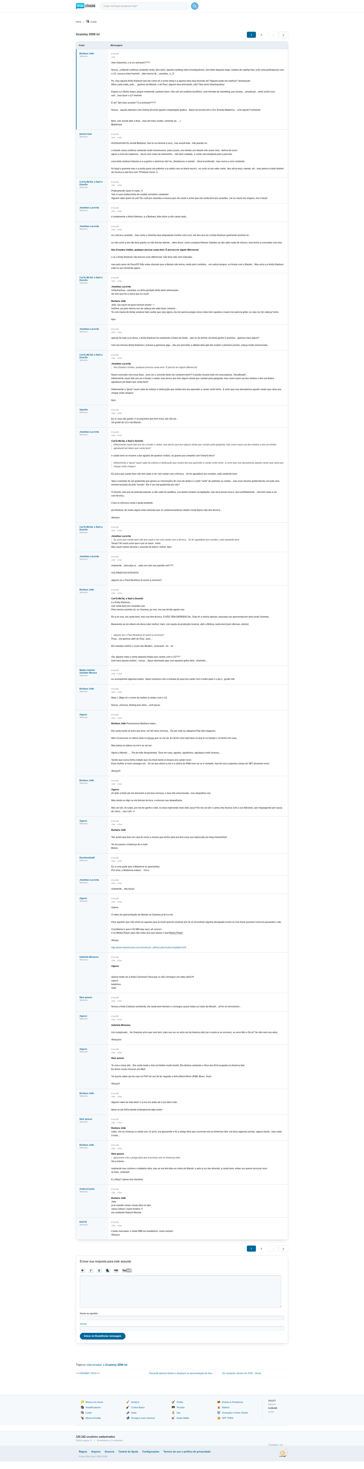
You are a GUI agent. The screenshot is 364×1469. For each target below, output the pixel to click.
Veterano (83, 56)
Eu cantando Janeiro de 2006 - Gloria (241, 1373)
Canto (93, 22)
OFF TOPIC (228, 1418)
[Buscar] (194, 6)
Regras (83, 1451)
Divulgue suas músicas (143, 1418)
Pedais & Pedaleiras (232, 1402)
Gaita (133, 1412)
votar (119, 137)
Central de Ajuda (128, 1451)
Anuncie (109, 1451)
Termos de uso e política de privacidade (186, 1451)
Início (78, 22)
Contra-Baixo (138, 1407)
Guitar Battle (183, 1418)
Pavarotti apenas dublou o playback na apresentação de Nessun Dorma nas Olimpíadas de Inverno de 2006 (182, 1373)
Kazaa (150, 738)
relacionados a (106, 1364)
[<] (273, 35)
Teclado (181, 1407)
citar (113, 57)
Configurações (150, 1451)
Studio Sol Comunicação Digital (283, 1452)
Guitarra (135, 1402)
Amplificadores (93, 1407)
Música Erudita (93, 1418)
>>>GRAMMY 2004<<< (88, 1373)
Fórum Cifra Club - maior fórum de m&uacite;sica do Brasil (85, 6)
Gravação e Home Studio (235, 1412)
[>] (283, 35)
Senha (83, 1324)
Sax (178, 1412)
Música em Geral (94, 1402)
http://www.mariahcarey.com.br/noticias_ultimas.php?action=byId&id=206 (148, 947)
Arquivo (95, 1451)
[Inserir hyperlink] (107, 1270)
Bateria (225, 1407)
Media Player (176, 933)
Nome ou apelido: (89, 1313)
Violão (180, 1402)
